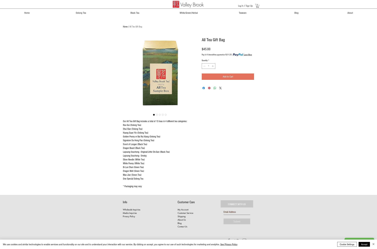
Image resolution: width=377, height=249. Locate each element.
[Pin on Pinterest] (209, 88)
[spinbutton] (208, 66)
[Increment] (213, 66)
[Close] (373, 244)
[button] (257, 6)
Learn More (248, 55)
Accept (364, 244)
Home (125, 26)
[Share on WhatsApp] (215, 88)
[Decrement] (204, 66)
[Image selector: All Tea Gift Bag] (153, 114)
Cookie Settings (347, 244)
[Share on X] (220, 88)
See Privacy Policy (228, 244)
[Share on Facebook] (203, 88)
